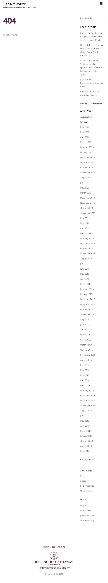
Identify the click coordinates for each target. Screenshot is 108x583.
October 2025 (86, 167)
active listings (86, 470)
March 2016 (85, 385)
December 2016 (87, 344)
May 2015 (84, 420)
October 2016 (86, 350)
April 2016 (85, 380)
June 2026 (85, 127)
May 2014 (84, 451)
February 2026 (87, 147)
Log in (83, 505)
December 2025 (87, 157)
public (83, 480)
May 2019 (84, 223)
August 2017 (86, 319)
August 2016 (86, 360)
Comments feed (87, 515)
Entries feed (85, 510)
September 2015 (87, 405)
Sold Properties (87, 485)
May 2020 (84, 187)
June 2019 (85, 218)
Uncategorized (86, 491)
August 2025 (86, 177)
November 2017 (87, 304)
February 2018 (87, 289)
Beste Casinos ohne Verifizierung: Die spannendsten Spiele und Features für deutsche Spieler (91, 67)
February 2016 (87, 390)
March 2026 (85, 142)
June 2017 (85, 324)
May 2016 (84, 375)
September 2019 (87, 213)
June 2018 (85, 268)
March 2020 (85, 192)
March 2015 (85, 431)
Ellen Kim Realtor (53, 574)
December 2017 (87, 299)
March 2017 (85, 334)
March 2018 (85, 284)
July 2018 (84, 263)
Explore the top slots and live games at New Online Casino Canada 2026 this (91, 36)
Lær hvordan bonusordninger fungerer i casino (92, 83)
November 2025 (87, 162)
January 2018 (86, 294)
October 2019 (86, 208)
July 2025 (84, 182)
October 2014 (86, 441)
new (82, 475)
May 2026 (84, 132)
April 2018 (85, 279)
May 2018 (84, 273)
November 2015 (87, 400)
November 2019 (87, 203)
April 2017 (85, 329)
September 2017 (87, 314)
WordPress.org (87, 520)
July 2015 (84, 415)
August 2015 (86, 410)
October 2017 (86, 309)
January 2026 (86, 152)
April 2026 (85, 137)
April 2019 (85, 228)
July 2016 (84, 365)
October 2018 (86, 248)
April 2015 (85, 425)
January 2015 (86, 436)
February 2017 (87, 339)
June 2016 (85, 370)
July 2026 (84, 121)
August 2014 (86, 446)
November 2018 (87, 243)
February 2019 (87, 238)
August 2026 (86, 116)
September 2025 (87, 172)
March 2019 (85, 233)
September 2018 (87, 253)
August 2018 (86, 258)
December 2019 (87, 198)
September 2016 (87, 355)
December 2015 (87, 395)
